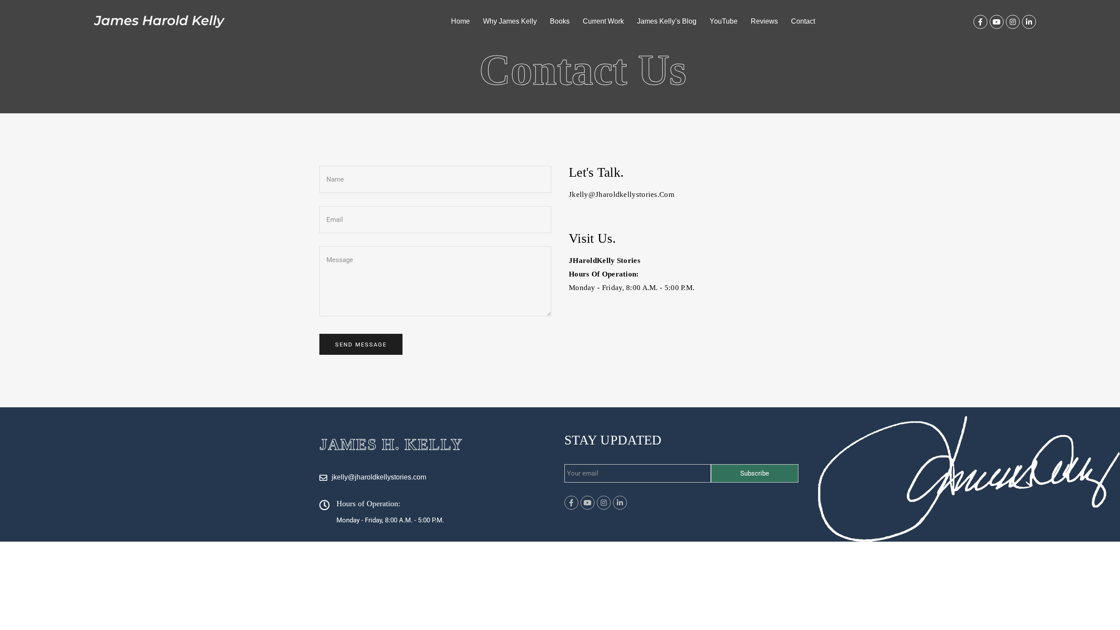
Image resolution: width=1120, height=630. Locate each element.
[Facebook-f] (980, 22)
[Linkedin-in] (1029, 22)
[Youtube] (997, 22)
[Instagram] (1013, 22)
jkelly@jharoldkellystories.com (621, 194)
